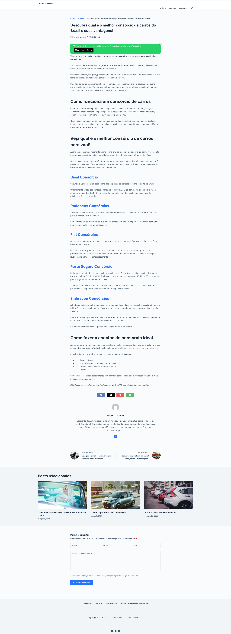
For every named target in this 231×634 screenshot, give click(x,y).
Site (135, 545)
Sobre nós (183, 8)
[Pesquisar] (192, 8)
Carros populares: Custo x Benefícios (108, 512)
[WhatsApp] (130, 395)
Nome (75, 545)
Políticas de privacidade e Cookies (134, 603)
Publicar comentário (81, 582)
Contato (172, 8)
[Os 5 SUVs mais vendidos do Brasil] (168, 495)
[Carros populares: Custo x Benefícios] (115, 495)
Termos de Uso (111, 603)
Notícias (162, 8)
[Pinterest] (120, 395)
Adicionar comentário (82, 554)
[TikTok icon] (115, 436)
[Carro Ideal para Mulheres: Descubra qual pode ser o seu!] (62, 495)
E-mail (106, 545)
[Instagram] (119, 631)
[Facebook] (101, 395)
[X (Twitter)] (111, 395)
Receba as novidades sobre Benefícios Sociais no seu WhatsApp (113, 48)
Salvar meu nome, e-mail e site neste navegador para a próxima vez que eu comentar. (105, 576)
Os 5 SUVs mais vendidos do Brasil (160, 512)
